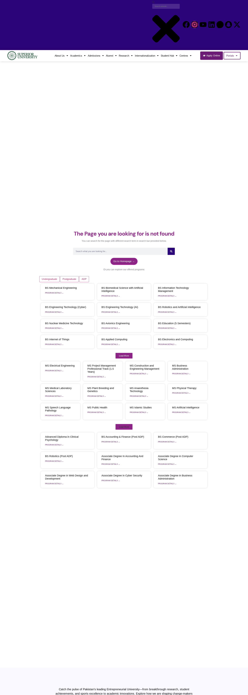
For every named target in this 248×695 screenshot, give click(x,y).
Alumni (109, 55)
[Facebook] (186, 24)
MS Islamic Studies (141, 407)
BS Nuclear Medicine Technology (64, 323)
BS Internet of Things (57, 339)
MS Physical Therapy (184, 388)
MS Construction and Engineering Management (144, 367)
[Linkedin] (211, 24)
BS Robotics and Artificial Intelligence (179, 307)
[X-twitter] (237, 24)
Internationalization (145, 55)
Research (124, 55)
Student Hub (167, 55)
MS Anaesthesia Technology (139, 390)
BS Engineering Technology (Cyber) (65, 307)
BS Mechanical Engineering (61, 287)
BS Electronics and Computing (175, 339)
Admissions (94, 55)
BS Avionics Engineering (115, 323)
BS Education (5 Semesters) (174, 323)
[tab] (49, 279)
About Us (60, 55)
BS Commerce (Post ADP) (173, 436)
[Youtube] (203, 24)
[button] (124, 355)
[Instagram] (194, 24)
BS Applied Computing (114, 339)
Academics (76, 55)
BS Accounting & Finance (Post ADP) (122, 436)
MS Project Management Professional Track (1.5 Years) (101, 368)
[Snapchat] (228, 24)
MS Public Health (97, 407)
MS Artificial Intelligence (185, 407)
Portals (230, 55)
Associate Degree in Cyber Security (121, 475)
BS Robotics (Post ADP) (59, 456)
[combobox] (166, 6)
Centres (184, 55)
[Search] (153, 2)
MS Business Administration (180, 367)
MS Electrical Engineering (60, 365)
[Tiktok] (220, 24)
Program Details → (54, 293)
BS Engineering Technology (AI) (119, 307)
